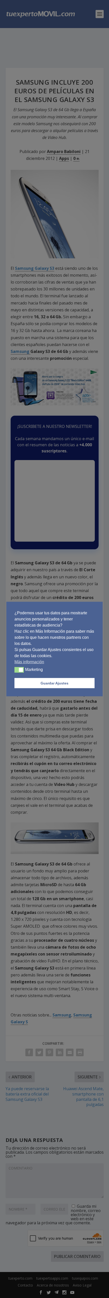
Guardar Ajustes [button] (54, 683)
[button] (19, 670)
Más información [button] (29, 662)
